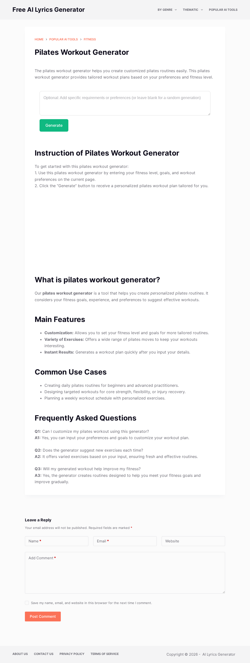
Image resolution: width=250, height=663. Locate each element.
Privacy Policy (72, 654)
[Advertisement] (125, 229)
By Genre (165, 9)
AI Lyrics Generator (218, 654)
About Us (20, 654)
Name (35, 541)
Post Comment (43, 616)
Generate (53, 125)
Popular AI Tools (223, 9)
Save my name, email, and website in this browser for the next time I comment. (91, 603)
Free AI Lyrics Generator (48, 9)
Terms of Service (105, 654)
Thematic (190, 9)
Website (172, 541)
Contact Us (43, 654)
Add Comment (42, 558)
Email (103, 541)
